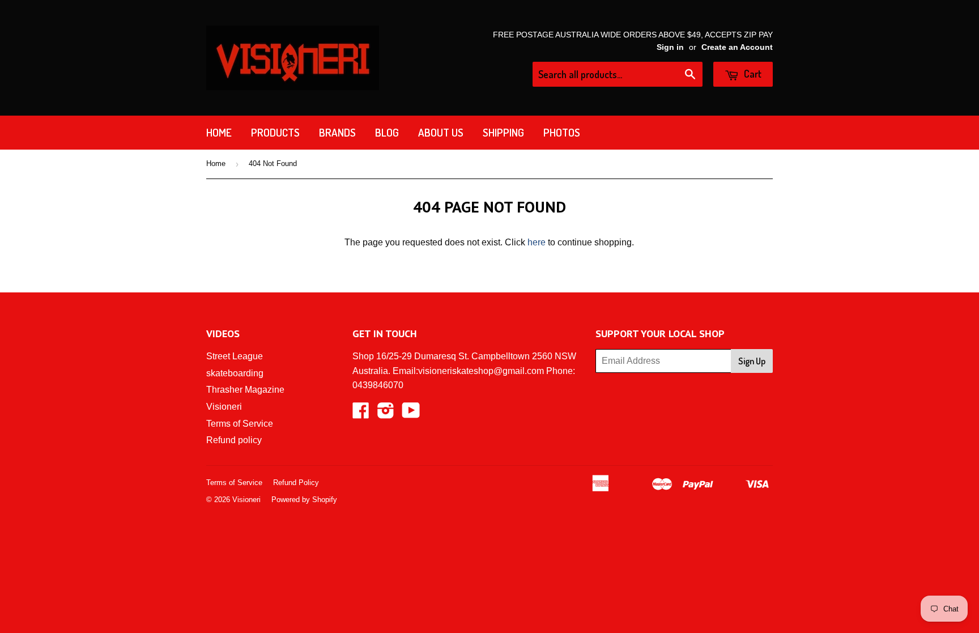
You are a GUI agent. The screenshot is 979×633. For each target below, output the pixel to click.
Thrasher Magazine (245, 389)
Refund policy (234, 440)
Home (219, 132)
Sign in (670, 47)
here (536, 242)
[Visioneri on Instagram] (385, 414)
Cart (751, 73)
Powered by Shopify (304, 499)
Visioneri (224, 406)
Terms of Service (239, 423)
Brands (337, 132)
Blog (387, 132)
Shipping (503, 132)
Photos (561, 132)
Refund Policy (296, 482)
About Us (440, 132)
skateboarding (234, 373)
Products (275, 132)
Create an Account (737, 47)
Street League (234, 356)
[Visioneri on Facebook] (360, 414)
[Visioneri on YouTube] (411, 414)
